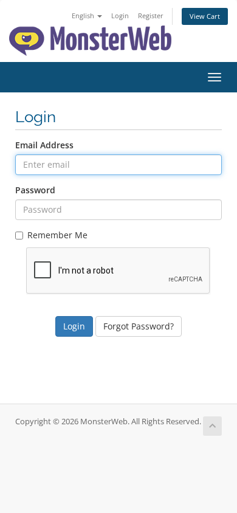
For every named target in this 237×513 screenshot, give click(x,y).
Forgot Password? (138, 326)
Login (120, 15)
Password (35, 190)
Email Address (44, 145)
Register (150, 15)
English (84, 15)
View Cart (205, 16)
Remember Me (57, 235)
